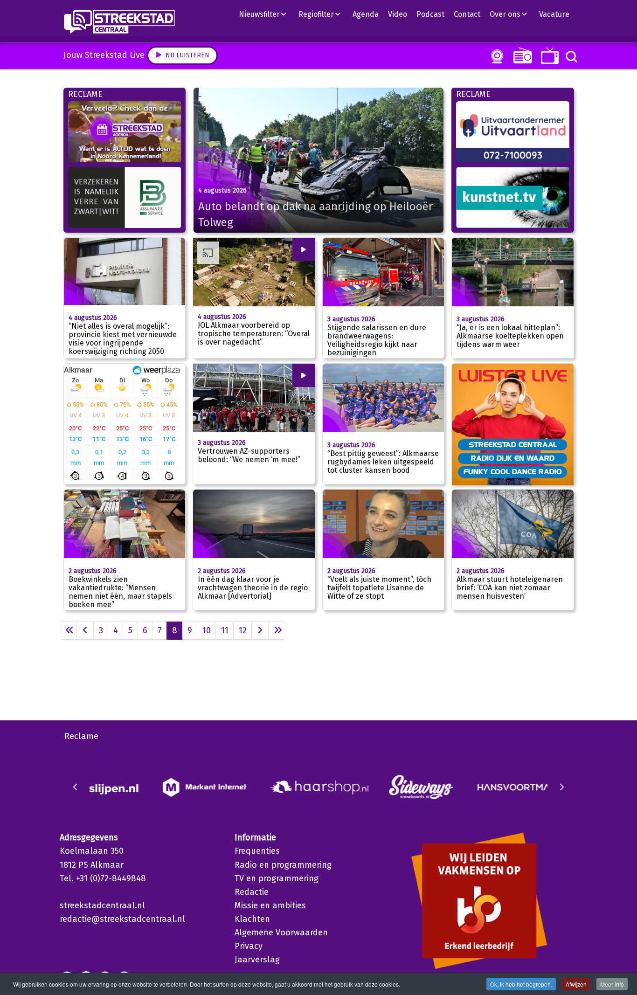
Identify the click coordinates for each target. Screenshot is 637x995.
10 (206, 630)
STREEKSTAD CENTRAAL (513, 444)
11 (224, 630)
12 (243, 630)
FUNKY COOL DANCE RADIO (513, 471)
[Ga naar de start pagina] (68, 631)
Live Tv (548, 56)
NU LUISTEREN (520, 55)
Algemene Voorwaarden (281, 932)
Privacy (249, 946)
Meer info (612, 984)
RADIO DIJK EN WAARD (512, 458)
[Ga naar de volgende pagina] (260, 631)
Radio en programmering (283, 865)
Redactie (252, 892)
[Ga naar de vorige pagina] (85, 631)
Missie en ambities (270, 905)
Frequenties (257, 851)
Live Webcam (495, 56)
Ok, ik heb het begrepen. (521, 984)
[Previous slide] (75, 787)
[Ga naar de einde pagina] (276, 631)
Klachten (252, 919)
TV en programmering (276, 878)
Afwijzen (576, 984)
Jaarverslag (257, 959)
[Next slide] (561, 787)
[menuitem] (266, 14)
